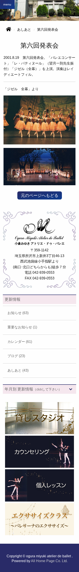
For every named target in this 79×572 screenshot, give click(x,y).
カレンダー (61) (19, 342)
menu (7, 4)
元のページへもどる (39, 195)
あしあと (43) (18, 370)
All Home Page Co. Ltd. (49, 561)
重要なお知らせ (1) (22, 327)
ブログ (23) (16, 356)
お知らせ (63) (18, 313)
